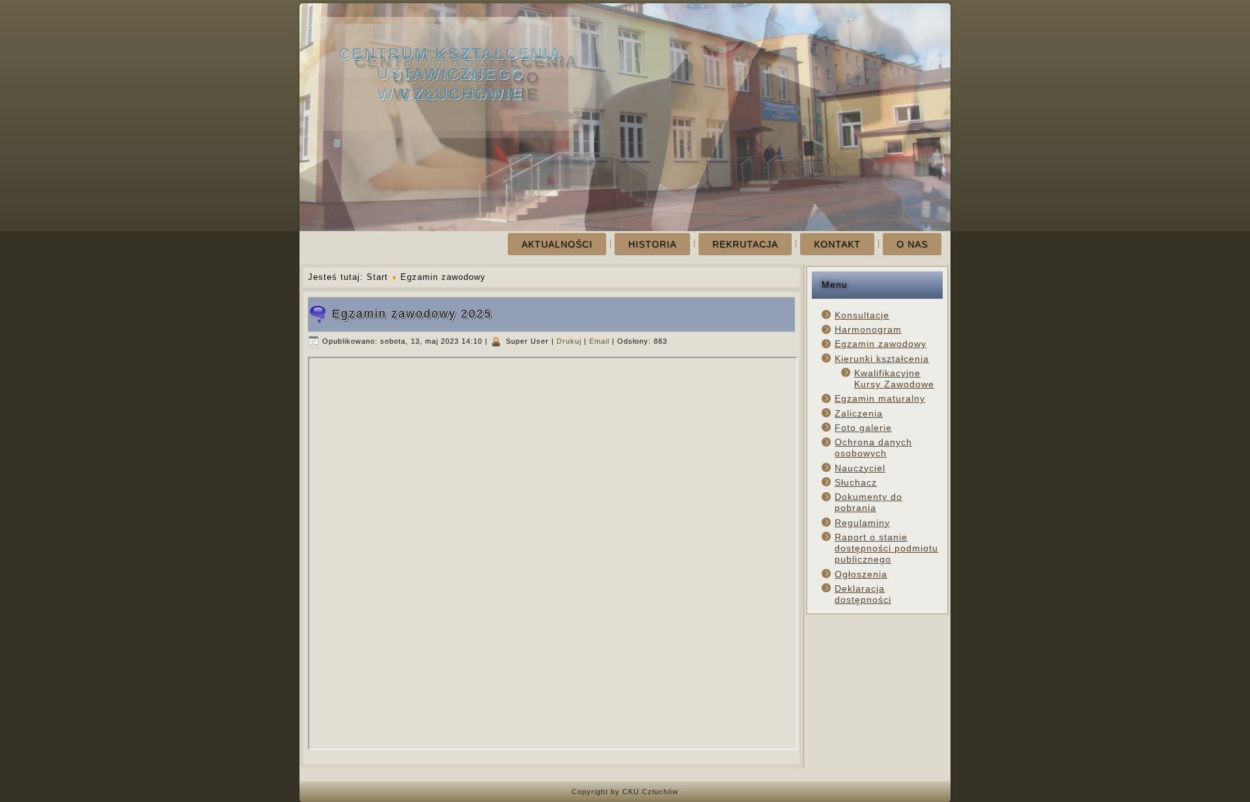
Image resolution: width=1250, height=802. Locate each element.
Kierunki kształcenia (882, 358)
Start (377, 277)
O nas (912, 244)
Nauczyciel (860, 468)
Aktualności (556, 244)
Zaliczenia (859, 413)
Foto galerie (863, 427)
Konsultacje (862, 315)
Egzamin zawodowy (880, 344)
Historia (652, 244)
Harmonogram (868, 329)
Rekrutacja (745, 244)
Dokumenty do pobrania (868, 502)
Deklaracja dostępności (863, 594)
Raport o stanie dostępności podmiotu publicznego (886, 548)
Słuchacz (856, 482)
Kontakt (837, 244)
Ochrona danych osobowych (873, 447)
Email (600, 341)
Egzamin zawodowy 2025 (412, 313)
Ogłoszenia (861, 574)
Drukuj (570, 341)
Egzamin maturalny (880, 398)
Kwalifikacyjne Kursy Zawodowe (894, 378)
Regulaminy (862, 523)
